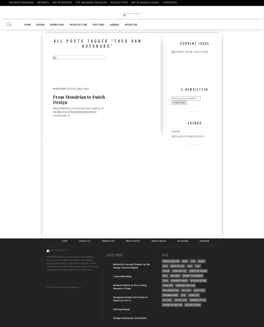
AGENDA (114, 24)
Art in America (62, 2)
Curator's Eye (179, 270)
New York (175, 275)
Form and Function (185, 285)
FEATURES (98, 24)
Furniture (168, 285)
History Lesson (192, 304)
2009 (165, 280)
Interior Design (198, 280)
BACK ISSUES (201, 52)
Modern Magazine (21, 2)
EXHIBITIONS (57, 24)
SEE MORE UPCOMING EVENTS (188, 136)
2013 (190, 266)
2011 (193, 261)
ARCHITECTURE (78, 24)
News (184, 261)
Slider (201, 261)
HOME (27, 24)
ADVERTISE (131, 24)
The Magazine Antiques (91, 2)
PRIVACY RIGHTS (159, 241)
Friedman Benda (170, 295)
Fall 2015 (186, 290)
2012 (197, 266)
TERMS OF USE (108, 241)
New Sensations (171, 290)
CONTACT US (84, 241)
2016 (183, 295)
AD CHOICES (182, 241)
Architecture (177, 266)
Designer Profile (179, 280)
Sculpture (199, 290)
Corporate (170, 2)
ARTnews (43, 2)
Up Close (167, 299)
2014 (165, 266)
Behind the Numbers (193, 275)
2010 (165, 275)
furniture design (198, 270)
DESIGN (40, 24)
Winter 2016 (181, 299)
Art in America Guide (145, 2)
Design (166, 270)
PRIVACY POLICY (133, 241)
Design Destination (172, 304)
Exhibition (194, 295)
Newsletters (119, 2)
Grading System (197, 299)
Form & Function (171, 261)
